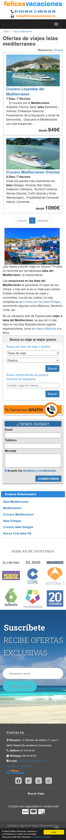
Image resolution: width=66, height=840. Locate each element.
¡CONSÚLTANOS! (48, 478)
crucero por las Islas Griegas (41, 302)
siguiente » (44, 220)
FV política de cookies (41, 836)
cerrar (54, 832)
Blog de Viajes (36, 793)
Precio (59, 50)
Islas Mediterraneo (16, 502)
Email (8, 430)
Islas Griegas (12, 521)
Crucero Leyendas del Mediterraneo (25, 91)
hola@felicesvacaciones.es (35, 16)
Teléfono (11, 440)
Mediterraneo (12, 508)
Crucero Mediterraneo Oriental (33, 172)
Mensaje (10, 451)
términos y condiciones (39, 470)
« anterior (21, 220)
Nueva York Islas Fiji (17, 533)
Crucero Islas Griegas (18, 527)
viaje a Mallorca (46, 328)
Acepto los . (31, 470)
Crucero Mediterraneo (18, 514)
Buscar (52, 368)
